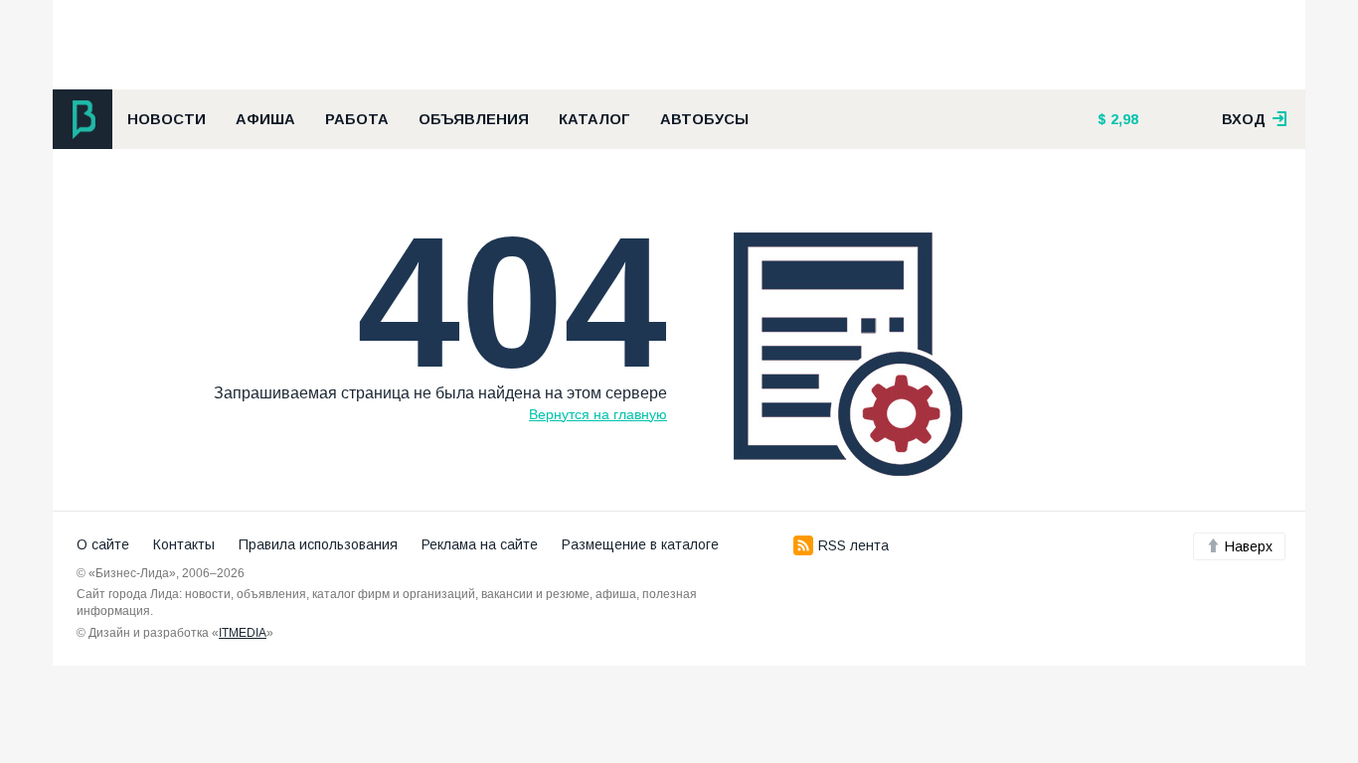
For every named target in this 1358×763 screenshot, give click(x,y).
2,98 (1122, 119)
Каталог (594, 119)
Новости (166, 119)
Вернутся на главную (598, 414)
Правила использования (318, 544)
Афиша (265, 119)
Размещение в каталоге (640, 544)
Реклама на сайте (480, 544)
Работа (357, 119)
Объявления (474, 119)
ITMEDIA (242, 633)
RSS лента (853, 545)
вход (1246, 119)
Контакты (184, 544)
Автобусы (704, 119)
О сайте (103, 544)
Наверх (1249, 546)
